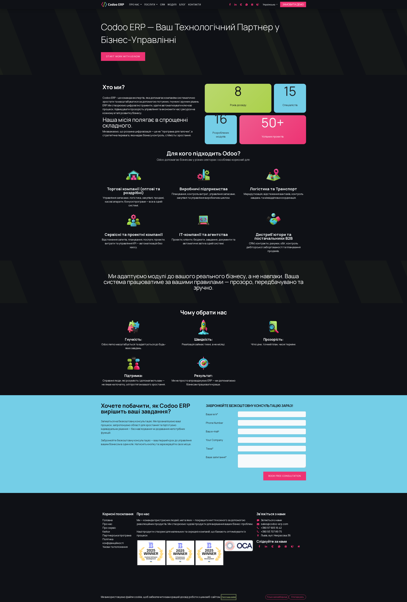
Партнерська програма (117, 535)
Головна (108, 520)
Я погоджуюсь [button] (297, 597)
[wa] (246, 4)
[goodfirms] (252, 4)
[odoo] (257, 4)
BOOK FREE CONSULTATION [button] (284, 476)
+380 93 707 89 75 (271, 531)
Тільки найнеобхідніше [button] (277, 597)
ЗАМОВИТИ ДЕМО (293, 4)
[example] (285, 546)
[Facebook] (229, 4)
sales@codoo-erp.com (274, 524)
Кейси (106, 531)
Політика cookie (229, 597)
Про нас (107, 524)
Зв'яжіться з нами (271, 520)
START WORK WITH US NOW (123, 56)
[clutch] (241, 4)
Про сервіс (109, 528)
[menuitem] (135, 4)
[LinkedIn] (235, 4)
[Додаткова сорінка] (298, 546)
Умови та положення (115, 547)
